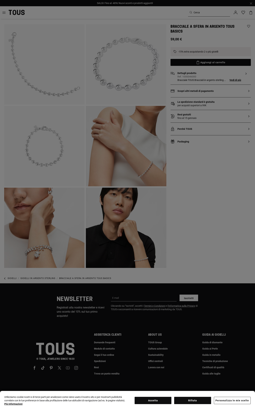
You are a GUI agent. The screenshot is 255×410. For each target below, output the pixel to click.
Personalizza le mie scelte (232, 400)
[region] (127, 400)
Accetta (153, 400)
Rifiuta (192, 400)
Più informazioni (13, 404)
